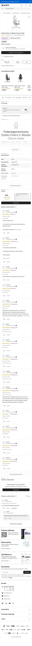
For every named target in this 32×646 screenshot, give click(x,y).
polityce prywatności (24, 639)
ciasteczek (10, 627)
